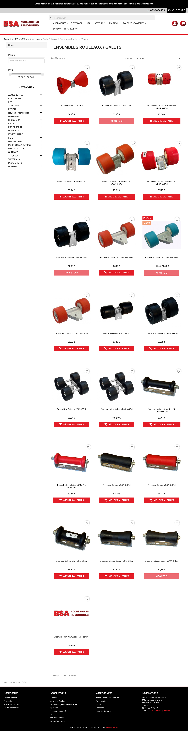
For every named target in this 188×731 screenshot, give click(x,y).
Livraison (54, 698)
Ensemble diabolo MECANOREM (116, 485)
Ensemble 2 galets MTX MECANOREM (116, 257)
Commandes (101, 701)
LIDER (11, 138)
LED (89, 23)
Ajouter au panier (71, 121)
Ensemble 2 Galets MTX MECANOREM (71, 333)
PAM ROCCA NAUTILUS (19, 145)
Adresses (100, 707)
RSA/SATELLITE (16, 148)
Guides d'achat (10, 698)
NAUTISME (114, 23)
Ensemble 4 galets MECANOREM (71, 409)
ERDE (11, 123)
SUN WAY (13, 152)
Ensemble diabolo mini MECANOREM (71, 561)
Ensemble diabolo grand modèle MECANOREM (161, 410)
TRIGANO (13, 155)
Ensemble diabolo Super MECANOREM (116, 561)
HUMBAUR (13, 130)
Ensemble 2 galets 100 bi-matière (71, 181)
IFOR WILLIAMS (15, 134)
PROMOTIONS (15, 163)
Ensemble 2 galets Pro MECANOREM (162, 333)
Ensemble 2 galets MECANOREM (116, 105)
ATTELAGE (100, 23)
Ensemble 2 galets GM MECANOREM (71, 257)
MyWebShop (112, 727)
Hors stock (116, 121)
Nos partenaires (57, 717)
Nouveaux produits (12, 704)
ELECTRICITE (76, 23)
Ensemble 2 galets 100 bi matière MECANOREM (161, 106)
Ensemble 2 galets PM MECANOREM (116, 333)
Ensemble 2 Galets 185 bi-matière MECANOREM (161, 182)
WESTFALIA (14, 159)
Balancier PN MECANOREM (71, 105)
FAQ (51, 714)
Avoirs (98, 704)
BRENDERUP (14, 120)
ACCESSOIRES (59, 23)
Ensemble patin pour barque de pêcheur (71, 637)
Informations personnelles (107, 698)
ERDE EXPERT (15, 127)
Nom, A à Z (159, 58)
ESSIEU (56, 29)
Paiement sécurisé (58, 711)
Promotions (9, 701)
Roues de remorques (133, 23)
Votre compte (104, 693)
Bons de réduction (104, 711)
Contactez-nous (57, 721)
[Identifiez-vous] (175, 23)
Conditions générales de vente (63, 704)
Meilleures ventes (11, 707)
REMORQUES (70, 29)
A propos (54, 707)
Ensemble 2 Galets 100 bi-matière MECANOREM (116, 182)
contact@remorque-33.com (160, 710)
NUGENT (12, 166)
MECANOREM (15, 141)
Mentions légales (57, 701)
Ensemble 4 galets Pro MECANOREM (116, 409)
